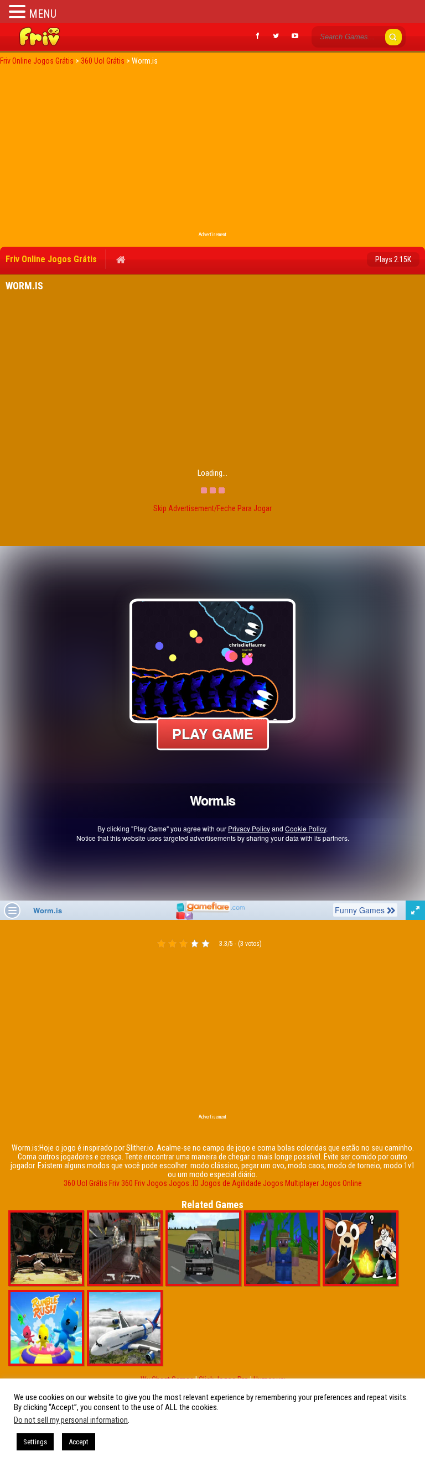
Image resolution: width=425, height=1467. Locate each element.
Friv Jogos (150, 1183)
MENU (42, 13)
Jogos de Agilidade (230, 1183)
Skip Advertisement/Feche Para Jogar (212, 508)
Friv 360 (121, 1183)
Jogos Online (341, 1183)
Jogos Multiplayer (291, 1183)
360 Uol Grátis (85, 1183)
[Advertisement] (212, 151)
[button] (19, 11)
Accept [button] (79, 1442)
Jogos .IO (184, 1183)
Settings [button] (35, 1442)
